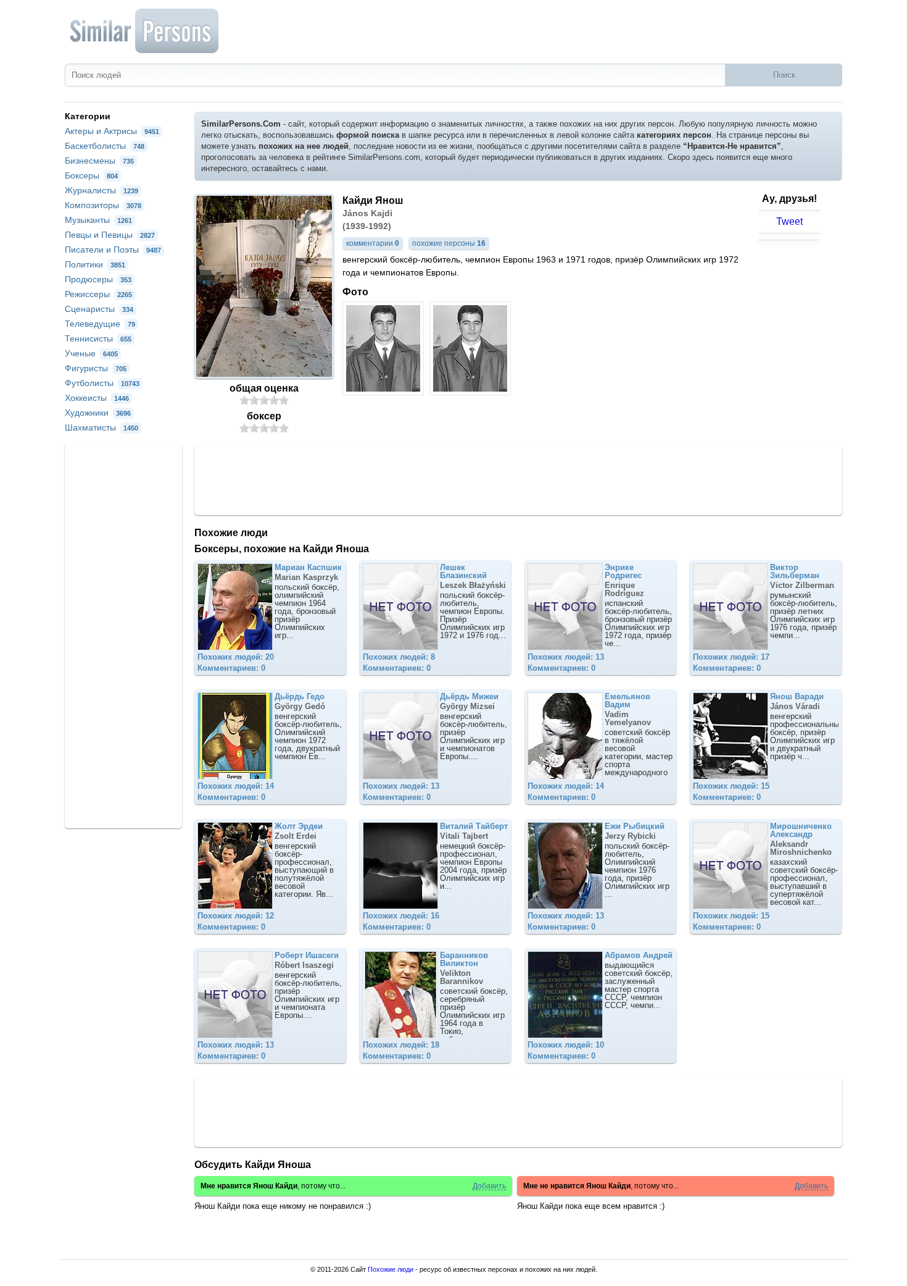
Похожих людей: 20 (235, 657)
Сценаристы (99, 309)
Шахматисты (101, 427)
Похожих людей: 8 (399, 657)
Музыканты (98, 220)
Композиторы (103, 205)
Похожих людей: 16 (401, 916)
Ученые (91, 353)
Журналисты (101, 190)
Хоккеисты (97, 398)
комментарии (372, 243)
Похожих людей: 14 (235, 786)
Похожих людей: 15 (731, 786)
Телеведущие (100, 324)
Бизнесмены (99, 161)
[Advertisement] (518, 479)
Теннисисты (98, 338)
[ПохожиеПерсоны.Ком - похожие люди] (145, 31)
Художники (98, 413)
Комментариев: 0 (231, 668)
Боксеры (91, 175)
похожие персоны (449, 243)
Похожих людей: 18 (401, 1045)
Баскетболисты (104, 146)
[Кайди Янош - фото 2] (471, 392)
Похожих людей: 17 (731, 657)
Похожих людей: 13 (566, 657)
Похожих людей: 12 (235, 916)
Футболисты (102, 383)
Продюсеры (98, 279)
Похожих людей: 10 (566, 1045)
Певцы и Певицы (110, 235)
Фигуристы (95, 368)
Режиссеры (98, 294)
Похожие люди (390, 1269)
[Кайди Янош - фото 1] (384, 392)
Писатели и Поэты (113, 249)
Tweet (789, 221)
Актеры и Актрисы (112, 131)
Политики (95, 264)
